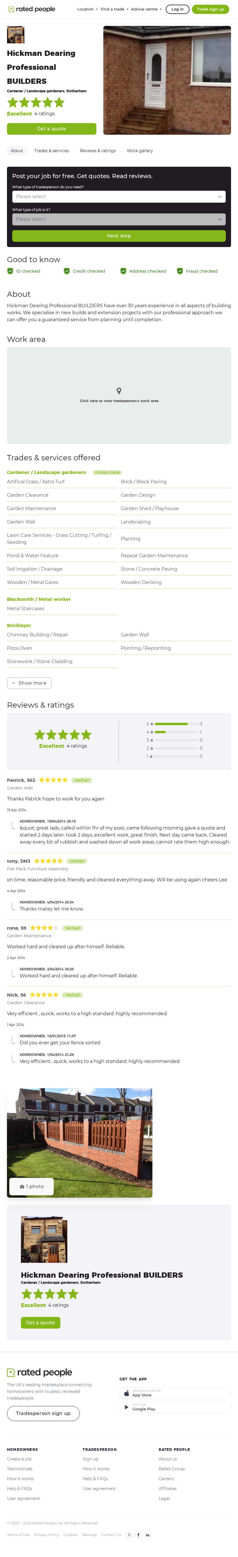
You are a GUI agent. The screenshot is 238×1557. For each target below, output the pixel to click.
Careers (166, 1478)
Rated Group (172, 1468)
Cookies (70, 1535)
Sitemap (89, 1535)
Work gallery (140, 150)
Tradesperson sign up (43, 1413)
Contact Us (111, 1535)
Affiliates (168, 1488)
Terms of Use (18, 1535)
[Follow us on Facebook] (138, 1534)
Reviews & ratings (98, 150)
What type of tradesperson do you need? (48, 187)
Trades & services (51, 150)
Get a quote (51, 129)
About (17, 150)
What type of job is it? (31, 209)
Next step (119, 236)
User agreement (23, 1498)
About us (168, 1459)
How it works (20, 1478)
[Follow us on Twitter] (129, 1534)
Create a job (19, 1459)
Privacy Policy (46, 1535)
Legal (164, 1498)
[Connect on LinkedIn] (147, 1534)
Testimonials (20, 1468)
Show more (32, 683)
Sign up (90, 1459)
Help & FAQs (19, 1488)
